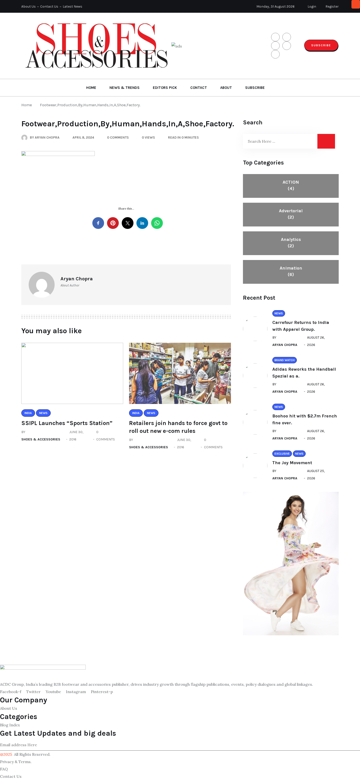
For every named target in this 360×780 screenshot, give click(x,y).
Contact (198, 87)
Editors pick (165, 87)
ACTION (291, 185)
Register (332, 6)
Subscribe (321, 45)
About (226, 87)
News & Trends (124, 87)
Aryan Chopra (284, 345)
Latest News (72, 6)
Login (311, 6)
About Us (28, 6)
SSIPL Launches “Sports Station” (66, 423)
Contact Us (49, 6)
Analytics (291, 242)
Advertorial (291, 214)
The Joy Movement (292, 462)
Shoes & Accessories (40, 439)
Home (91, 87)
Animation (291, 271)
